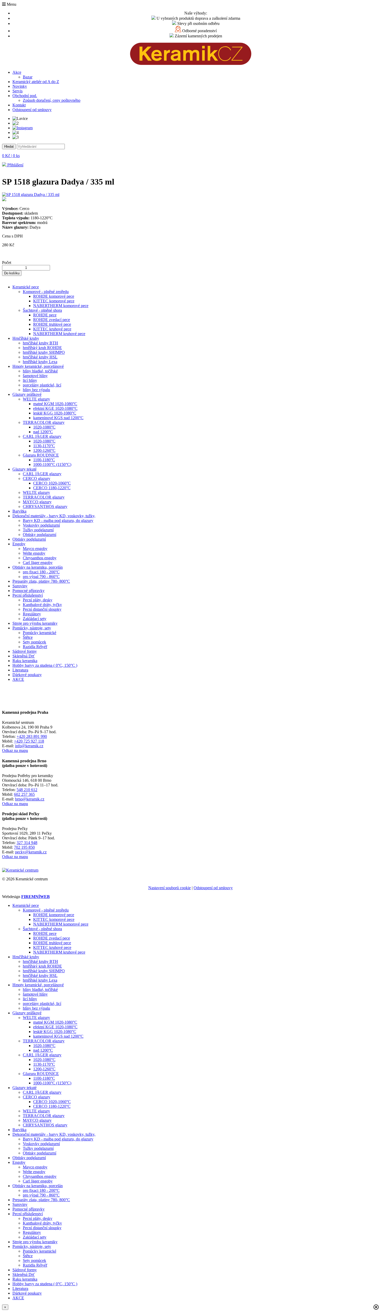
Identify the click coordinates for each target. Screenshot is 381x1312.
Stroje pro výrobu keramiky (35, 623)
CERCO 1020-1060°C (52, 483)
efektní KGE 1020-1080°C (55, 408)
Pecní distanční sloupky (42, 609)
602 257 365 (24, 794)
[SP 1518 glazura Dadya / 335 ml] (190, 197)
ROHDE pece (45, 315)
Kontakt (19, 105)
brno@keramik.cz (29, 799)
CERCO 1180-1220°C (51, 488)
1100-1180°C (44, 460)
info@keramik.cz (29, 746)
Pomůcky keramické (39, 632)
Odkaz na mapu (15, 750)
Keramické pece (25, 287)
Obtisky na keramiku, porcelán (37, 567)
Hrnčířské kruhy (25, 338)
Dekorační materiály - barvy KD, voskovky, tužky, (53, 516)
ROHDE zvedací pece (51, 319)
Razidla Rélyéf (35, 646)
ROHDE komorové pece (53, 296)
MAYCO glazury (37, 502)
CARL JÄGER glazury (42, 436)
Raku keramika (24, 660)
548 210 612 (27, 789)
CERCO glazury (36, 478)
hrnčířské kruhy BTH (40, 343)
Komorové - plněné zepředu (46, 291)
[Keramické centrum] (190, 63)
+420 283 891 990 (32, 736)
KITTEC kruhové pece (52, 329)
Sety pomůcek (34, 642)
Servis (17, 91)
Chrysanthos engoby (40, 558)
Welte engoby (34, 553)
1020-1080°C (44, 427)
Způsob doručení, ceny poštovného (51, 100)
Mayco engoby (35, 548)
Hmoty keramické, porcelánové (38, 366)
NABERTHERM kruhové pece (59, 333)
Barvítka (19, 511)
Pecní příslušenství (27, 595)
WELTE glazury (36, 399)
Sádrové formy (24, 651)
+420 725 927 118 (29, 741)
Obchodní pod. (24, 95)
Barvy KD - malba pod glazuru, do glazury (58, 520)
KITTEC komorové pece (53, 301)
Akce (16, 72)
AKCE (18, 679)
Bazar (27, 77)
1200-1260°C (44, 450)
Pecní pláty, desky (37, 600)
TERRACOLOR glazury (44, 422)
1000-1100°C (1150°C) (52, 464)
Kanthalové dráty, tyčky (42, 604)
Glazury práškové (26, 394)
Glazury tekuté (24, 469)
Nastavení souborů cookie (169, 888)
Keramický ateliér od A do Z (35, 81)
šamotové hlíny (35, 375)
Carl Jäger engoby (38, 562)
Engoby (18, 544)
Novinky (19, 86)
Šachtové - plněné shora (42, 310)
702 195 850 (24, 847)
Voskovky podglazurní (41, 525)
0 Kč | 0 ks (11, 155)
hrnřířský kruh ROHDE (42, 347)
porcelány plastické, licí (42, 385)
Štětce (28, 637)
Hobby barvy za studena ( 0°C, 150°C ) (44, 665)
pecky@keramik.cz (31, 852)
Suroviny (19, 586)
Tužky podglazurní (38, 530)
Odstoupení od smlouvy (32, 109)
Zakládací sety (34, 618)
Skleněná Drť (23, 656)
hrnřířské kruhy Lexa (40, 361)
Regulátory (32, 614)
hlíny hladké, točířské (40, 371)
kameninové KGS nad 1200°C (58, 418)
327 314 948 (27, 842)
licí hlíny (30, 380)
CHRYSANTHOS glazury (45, 506)
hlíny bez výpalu (36, 390)
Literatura (20, 670)
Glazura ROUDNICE (41, 455)
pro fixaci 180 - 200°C (41, 572)
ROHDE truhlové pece (52, 324)
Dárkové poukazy (27, 674)
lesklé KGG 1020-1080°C (54, 413)
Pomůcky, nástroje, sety (31, 628)
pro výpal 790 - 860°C (41, 576)
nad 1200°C (43, 432)
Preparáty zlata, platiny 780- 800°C (41, 581)
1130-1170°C (44, 446)
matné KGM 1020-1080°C (55, 404)
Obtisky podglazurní (39, 534)
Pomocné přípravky (28, 590)
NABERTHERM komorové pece (60, 305)
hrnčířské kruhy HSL (40, 357)
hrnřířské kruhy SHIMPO (44, 352)
